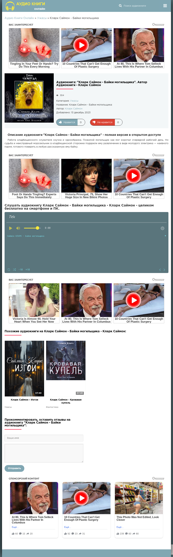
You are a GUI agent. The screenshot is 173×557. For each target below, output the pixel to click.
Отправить (14, 468)
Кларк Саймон (73, 109)
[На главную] (26, 6)
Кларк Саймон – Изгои (24, 400)
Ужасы (74, 101)
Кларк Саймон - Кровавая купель (66, 401)
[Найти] (120, 6)
